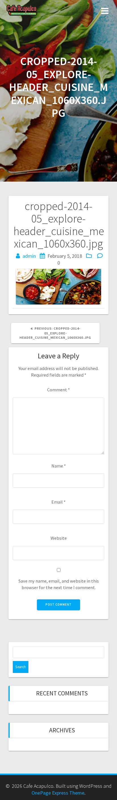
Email (58, 502)
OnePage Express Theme (58, 792)
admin (29, 256)
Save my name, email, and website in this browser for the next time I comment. (58, 584)
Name (58, 466)
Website (59, 538)
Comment (58, 389)
